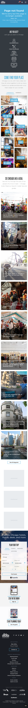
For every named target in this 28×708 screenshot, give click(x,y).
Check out (17, 560)
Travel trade (14, 658)
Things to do (14, 55)
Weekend (7, 147)
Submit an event (14, 681)
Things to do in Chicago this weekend (12, 246)
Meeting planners (14, 656)
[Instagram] (19, 635)
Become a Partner (14, 662)
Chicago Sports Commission (14, 663)
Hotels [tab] (7, 548)
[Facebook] (14, 635)
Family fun (21, 110)
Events (14, 67)
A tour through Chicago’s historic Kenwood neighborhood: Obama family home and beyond (14, 424)
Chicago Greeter (14, 673)
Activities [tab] (14, 551)
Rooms (4, 566)
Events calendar (14, 680)
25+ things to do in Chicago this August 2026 (13, 305)
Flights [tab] (13, 548)
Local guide (14, 100)
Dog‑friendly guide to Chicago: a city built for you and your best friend (13, 275)
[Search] (22, 2)
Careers (14, 670)
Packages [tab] (20, 548)
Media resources (14, 671)
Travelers (16, 566)
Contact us (14, 649)
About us (14, 668)
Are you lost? (14, 32)
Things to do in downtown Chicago (11, 455)
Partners (14, 660)
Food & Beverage (14, 49)
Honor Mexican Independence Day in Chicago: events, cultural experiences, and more (13, 215)
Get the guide (14, 624)
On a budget (7, 163)
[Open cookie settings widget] (25, 705)
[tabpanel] (14, 566)
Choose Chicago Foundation (14, 675)
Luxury (21, 142)
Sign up (14, 601)
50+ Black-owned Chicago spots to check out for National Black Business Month (13, 364)
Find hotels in (5, 554)
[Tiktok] (23, 635)
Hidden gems (20, 157)
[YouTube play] (21, 635)
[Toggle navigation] (25, 2)
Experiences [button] (10, 92)
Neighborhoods (14, 43)
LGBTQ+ (7, 131)
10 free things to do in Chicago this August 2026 (13, 335)
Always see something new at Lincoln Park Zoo (12, 395)
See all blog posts (14, 462)
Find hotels (14, 574)
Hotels (14, 61)
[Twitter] (16, 635)
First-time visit (7, 116)
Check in (4, 560)
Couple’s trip (20, 126)
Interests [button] (18, 92)
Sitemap (14, 703)
